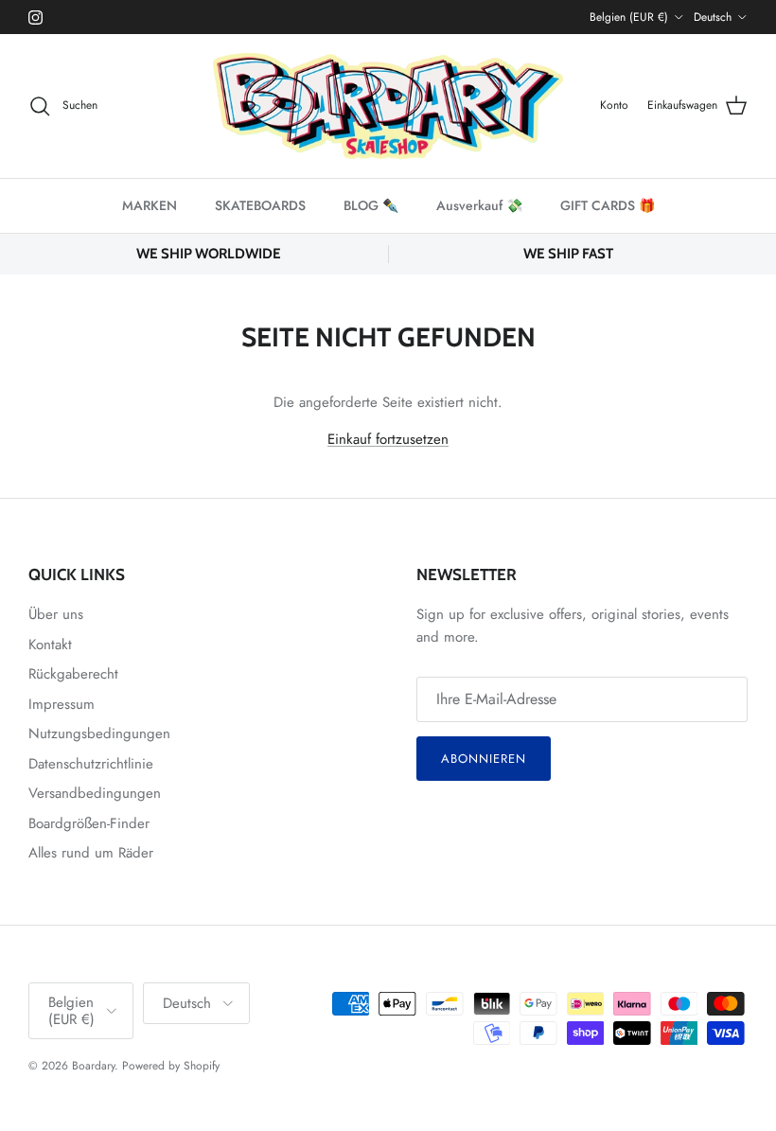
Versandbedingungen (94, 793)
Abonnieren (483, 759)
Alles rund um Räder (90, 852)
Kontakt (50, 644)
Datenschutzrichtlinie (90, 763)
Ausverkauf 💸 (479, 205)
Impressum (61, 704)
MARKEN (149, 205)
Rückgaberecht (73, 673)
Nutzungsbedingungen (99, 733)
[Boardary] (388, 106)
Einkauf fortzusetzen (388, 439)
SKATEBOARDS (260, 205)
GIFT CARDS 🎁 (607, 205)
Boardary (93, 1065)
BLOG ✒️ (371, 205)
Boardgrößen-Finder (89, 823)
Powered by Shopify (171, 1065)
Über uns (55, 614)
